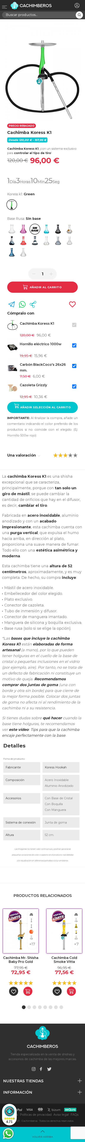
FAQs (74, 1114)
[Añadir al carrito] (27, 991)
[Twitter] (49, 1070)
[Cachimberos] (35, 5)
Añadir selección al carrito (45, 407)
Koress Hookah (56, 767)
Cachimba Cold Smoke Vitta (64, 960)
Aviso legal (61, 1114)
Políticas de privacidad (36, 1114)
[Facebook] (40, 1070)
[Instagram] (33, 1070)
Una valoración (22, 455)
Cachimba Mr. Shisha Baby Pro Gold (20, 960)
